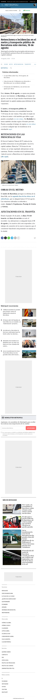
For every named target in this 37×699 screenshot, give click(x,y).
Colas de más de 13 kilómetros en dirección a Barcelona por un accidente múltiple (17, 82)
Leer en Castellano (5, 7)
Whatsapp (5, 692)
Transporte (28, 64)
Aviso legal (5, 660)
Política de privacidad (8, 663)
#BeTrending (5, 612)
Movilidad (5, 590)
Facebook (4, 681)
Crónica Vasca (6, 625)
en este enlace (18, 119)
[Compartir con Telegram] (12, 238)
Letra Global (5, 631)
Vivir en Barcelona (7, 593)
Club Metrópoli (6, 642)
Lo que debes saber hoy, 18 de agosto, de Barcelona (16, 76)
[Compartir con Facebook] (2, 238)
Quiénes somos (6, 652)
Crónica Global (6, 622)
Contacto (5, 654)
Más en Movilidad (10, 500)
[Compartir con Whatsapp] (8, 238)
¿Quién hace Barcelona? (9, 599)
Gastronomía (6, 601)
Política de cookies (7, 665)
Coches (6, 64)
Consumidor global (8, 636)
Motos (11, 64)
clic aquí (4, 156)
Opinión (4, 607)
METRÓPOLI (4, 68)
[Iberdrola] (27, 10)
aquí (10, 129)
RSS (3, 657)
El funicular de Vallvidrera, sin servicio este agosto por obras (17, 87)
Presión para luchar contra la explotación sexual (17, 1)
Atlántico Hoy (6, 633)
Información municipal (9, 610)
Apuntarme (31, 428)
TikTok (4, 686)
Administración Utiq (8, 668)
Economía (5, 604)
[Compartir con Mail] (15, 238)
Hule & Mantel (6, 639)
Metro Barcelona (18, 64)
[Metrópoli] (19, 5)
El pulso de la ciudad (8, 596)
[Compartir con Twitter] (5, 238)
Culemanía (5, 628)
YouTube (4, 689)
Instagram (5, 684)
